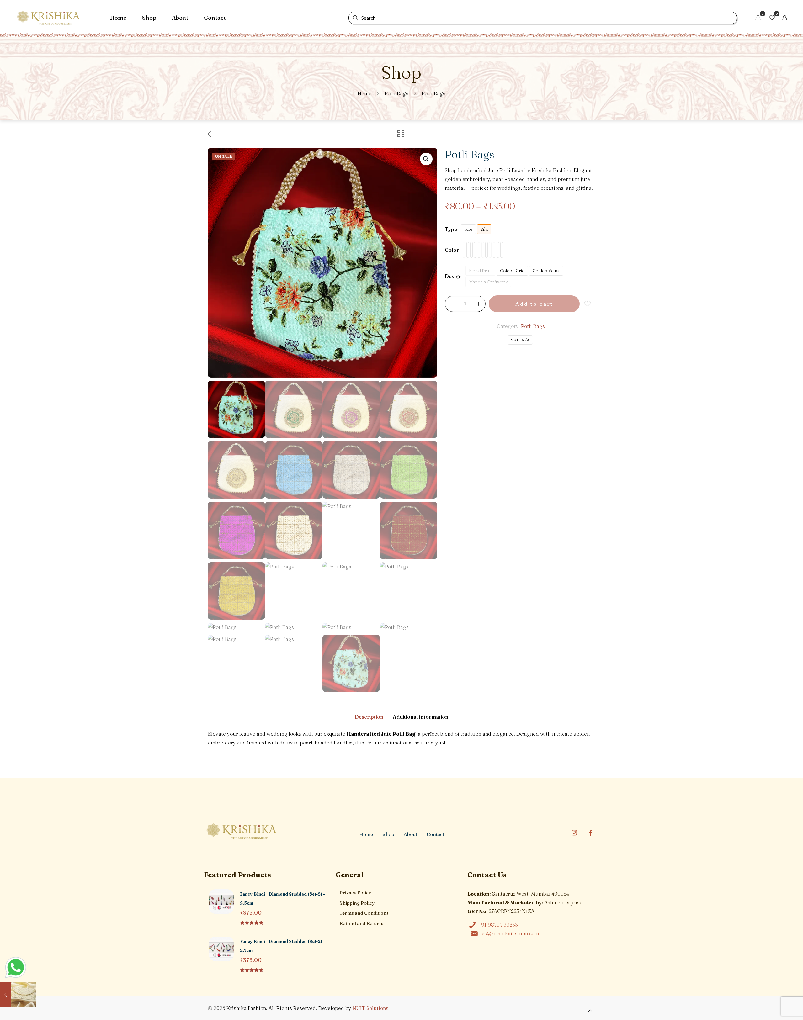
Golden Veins (546, 270)
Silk (484, 229)
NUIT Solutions (370, 1008)
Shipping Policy (357, 903)
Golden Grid (512, 270)
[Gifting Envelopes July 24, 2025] (18, 994)
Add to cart (534, 304)
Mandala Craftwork (488, 282)
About (410, 834)
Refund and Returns (362, 923)
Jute (468, 229)
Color (452, 250)
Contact (435, 834)
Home (364, 93)
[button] (426, 159)
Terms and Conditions (364, 913)
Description (369, 717)
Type (451, 229)
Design (453, 276)
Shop (388, 834)
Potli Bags (396, 93)
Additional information (420, 717)
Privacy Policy (355, 893)
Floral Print (480, 270)
